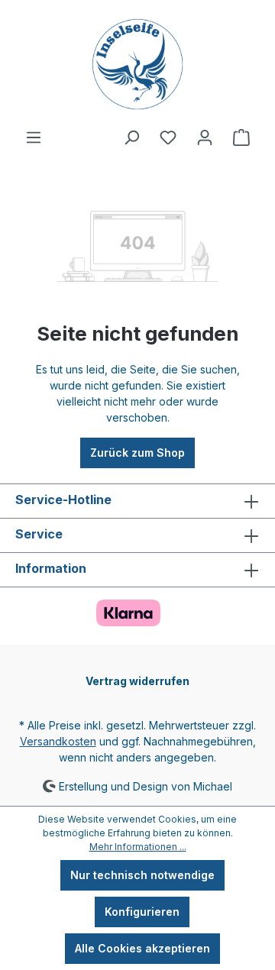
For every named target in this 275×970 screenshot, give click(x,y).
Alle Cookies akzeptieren (142, 948)
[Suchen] (131, 137)
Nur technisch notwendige (142, 874)
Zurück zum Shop (137, 452)
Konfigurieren (142, 911)
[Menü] (33, 137)
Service (39, 534)
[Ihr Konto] (204, 137)
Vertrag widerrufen (137, 680)
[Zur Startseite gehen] (137, 64)
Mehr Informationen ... (137, 846)
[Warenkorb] (241, 137)
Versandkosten (58, 741)
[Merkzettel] (168, 137)
